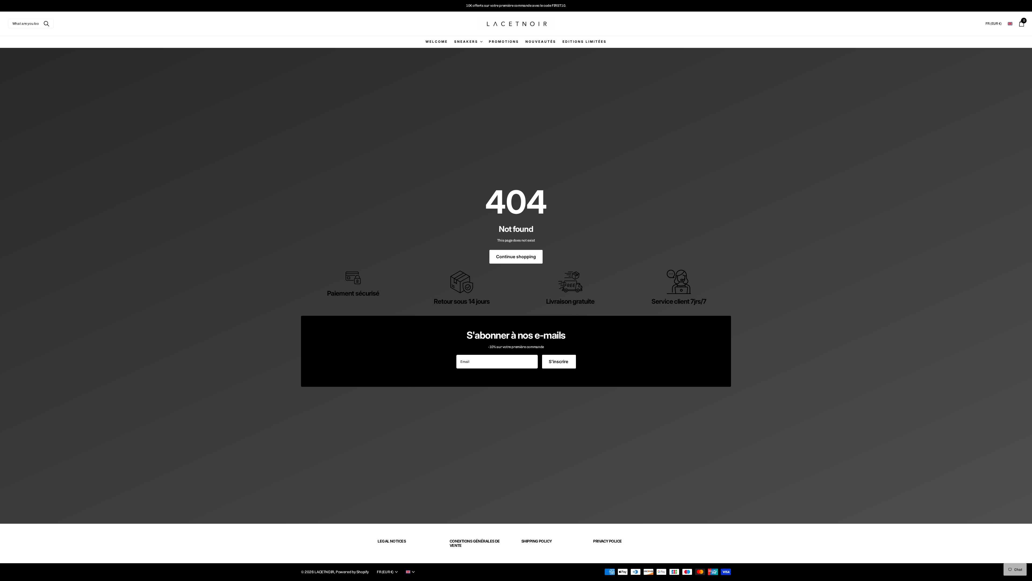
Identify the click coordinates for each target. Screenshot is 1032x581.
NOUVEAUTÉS (540, 42)
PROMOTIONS (504, 42)
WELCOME (436, 42)
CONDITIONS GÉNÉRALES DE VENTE (475, 543)
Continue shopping (516, 256)
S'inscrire (559, 361)
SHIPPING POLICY (536, 541)
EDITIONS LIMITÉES (584, 42)
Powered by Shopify (352, 572)
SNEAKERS (466, 42)
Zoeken (46, 23)
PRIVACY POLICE (607, 541)
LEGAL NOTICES (392, 541)
